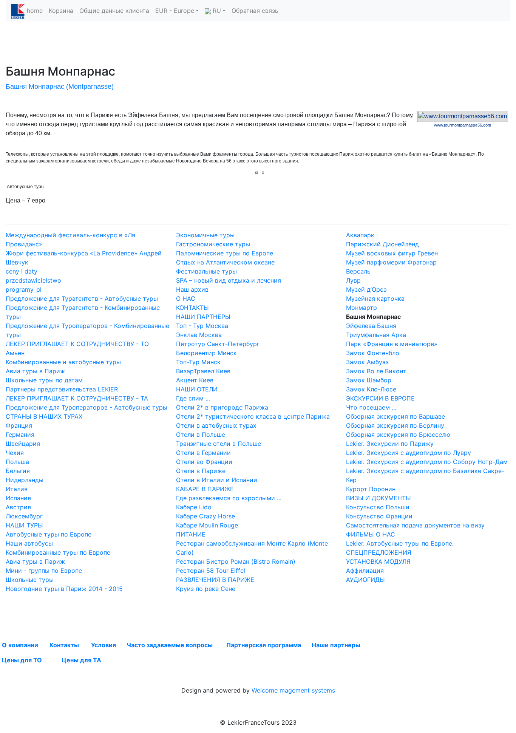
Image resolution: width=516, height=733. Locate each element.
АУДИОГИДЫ (365, 579)
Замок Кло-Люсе (371, 389)
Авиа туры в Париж (35, 371)
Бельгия (18, 471)
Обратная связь (255, 10)
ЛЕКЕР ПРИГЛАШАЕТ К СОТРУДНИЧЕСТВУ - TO (77, 344)
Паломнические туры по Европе (224, 253)
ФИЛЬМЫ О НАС (370, 534)
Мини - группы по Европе (44, 570)
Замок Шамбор (368, 380)
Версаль (358, 271)
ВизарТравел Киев (203, 371)
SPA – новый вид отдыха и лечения (228, 280)
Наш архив (192, 289)
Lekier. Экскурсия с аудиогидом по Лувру (408, 452)
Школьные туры (30, 579)
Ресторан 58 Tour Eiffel (210, 570)
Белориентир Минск (206, 353)
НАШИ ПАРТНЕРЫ (203, 316)
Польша (17, 461)
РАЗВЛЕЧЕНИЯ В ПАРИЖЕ (215, 579)
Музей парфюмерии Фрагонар (391, 262)
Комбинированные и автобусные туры (63, 362)
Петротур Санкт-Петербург (218, 344)
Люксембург (24, 516)
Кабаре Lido (194, 507)
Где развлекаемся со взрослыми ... (228, 498)
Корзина (61, 10)
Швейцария (23, 443)
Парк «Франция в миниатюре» (391, 344)
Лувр (353, 280)
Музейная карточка (375, 298)
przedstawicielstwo (33, 280)
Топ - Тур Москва (202, 325)
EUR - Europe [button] (174, 10)
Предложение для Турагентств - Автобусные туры (82, 298)
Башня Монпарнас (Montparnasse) (60, 86)
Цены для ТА (81, 660)
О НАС (185, 298)
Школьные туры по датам (44, 380)
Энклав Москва (199, 335)
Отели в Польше (200, 434)
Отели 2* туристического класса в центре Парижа (253, 416)
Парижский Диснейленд (382, 244)
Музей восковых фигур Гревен (392, 253)
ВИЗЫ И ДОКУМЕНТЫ (378, 498)
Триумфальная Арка (376, 335)
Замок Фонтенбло (372, 353)
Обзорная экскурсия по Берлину (395, 425)
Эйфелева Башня (371, 325)
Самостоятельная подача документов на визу (415, 525)
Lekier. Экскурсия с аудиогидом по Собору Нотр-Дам (427, 461)
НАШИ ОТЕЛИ (197, 389)
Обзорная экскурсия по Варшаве (395, 416)
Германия (20, 434)
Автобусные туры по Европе (48, 534)
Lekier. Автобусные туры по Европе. (400, 543)
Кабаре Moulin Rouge (207, 525)
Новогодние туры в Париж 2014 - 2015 (64, 588)
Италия (17, 489)
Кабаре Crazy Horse (205, 516)
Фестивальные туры (206, 271)
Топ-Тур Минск (198, 362)
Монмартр (361, 307)
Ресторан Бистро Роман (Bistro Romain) (235, 561)
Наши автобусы (29, 543)
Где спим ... (193, 398)
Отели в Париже (201, 471)
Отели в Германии (203, 452)
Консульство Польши (377, 507)
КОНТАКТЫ (192, 307)
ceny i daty (21, 271)
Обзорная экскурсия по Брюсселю (398, 434)
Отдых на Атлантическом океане (225, 262)
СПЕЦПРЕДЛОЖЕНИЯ (378, 552)
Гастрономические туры (213, 244)
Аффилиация (365, 570)
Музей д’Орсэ (366, 289)
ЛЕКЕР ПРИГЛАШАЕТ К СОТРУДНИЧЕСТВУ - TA (77, 398)
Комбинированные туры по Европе (58, 552)
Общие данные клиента (114, 10)
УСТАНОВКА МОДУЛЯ (378, 561)
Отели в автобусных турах (216, 425)
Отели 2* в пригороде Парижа (222, 407)
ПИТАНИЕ (190, 534)
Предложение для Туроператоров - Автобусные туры (86, 407)
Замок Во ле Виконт (376, 371)
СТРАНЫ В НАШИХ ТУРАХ (44, 416)
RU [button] (216, 10)
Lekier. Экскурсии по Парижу (390, 443)
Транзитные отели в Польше (218, 443)
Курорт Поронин (370, 489)
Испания (18, 498)
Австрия (18, 507)
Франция (19, 425)
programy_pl (24, 289)
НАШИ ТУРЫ (24, 525)
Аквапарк (360, 235)
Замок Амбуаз (367, 362)
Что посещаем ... (371, 407)
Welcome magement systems (293, 690)
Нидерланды (24, 480)
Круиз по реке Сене (205, 588)
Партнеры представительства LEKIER (62, 389)
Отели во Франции (204, 461)
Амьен (15, 353)
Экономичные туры (205, 235)
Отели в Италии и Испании (216, 480)
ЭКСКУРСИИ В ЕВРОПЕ (380, 398)
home (35, 10)
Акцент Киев (194, 380)
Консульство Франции (379, 516)
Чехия (15, 452)
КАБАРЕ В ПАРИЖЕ (205, 489)
